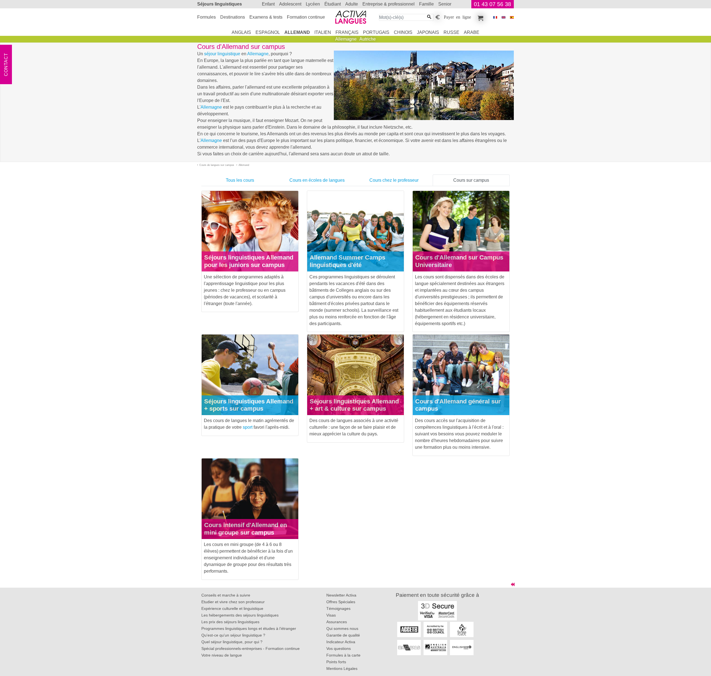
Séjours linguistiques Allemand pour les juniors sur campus (248, 261)
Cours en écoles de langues (317, 180)
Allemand (297, 32)
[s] (512, 17)
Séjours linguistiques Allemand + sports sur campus (248, 405)
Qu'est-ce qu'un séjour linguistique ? (233, 635)
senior (444, 4)
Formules (206, 17)
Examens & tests (265, 17)
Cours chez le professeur (394, 180)
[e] (503, 17)
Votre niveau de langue (221, 655)
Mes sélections (479, 17)
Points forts (336, 662)
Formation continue (306, 17)
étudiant (332, 4)
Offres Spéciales (340, 602)
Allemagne (346, 39)
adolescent (290, 4)
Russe (451, 32)
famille (426, 4)
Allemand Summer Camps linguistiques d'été (347, 261)
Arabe (471, 32)
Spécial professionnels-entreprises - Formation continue (250, 648)
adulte (351, 4)
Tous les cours (240, 180)
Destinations (232, 17)
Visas (331, 615)
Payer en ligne (457, 16)
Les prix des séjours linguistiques (230, 622)
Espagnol (268, 32)
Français (347, 32)
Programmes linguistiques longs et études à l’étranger (248, 628)
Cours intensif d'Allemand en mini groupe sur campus (245, 529)
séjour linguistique (222, 53)
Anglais (241, 32)
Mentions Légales (341, 668)
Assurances (336, 622)
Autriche (367, 39)
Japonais (428, 32)
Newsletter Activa (341, 595)
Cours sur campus (471, 180)
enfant (268, 4)
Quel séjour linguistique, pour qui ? (231, 642)
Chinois (403, 32)
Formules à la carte (343, 655)
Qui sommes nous (342, 628)
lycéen (313, 4)
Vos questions (338, 648)
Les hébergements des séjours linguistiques (240, 615)
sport (247, 427)
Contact (6, 64)
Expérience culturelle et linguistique (232, 608)
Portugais (376, 32)
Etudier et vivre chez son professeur (233, 602)
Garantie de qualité (343, 635)
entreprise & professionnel (388, 4)
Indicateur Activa (340, 642)
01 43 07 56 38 (492, 4)
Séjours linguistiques (219, 4)
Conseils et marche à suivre (225, 595)
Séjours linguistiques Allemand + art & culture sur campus (354, 405)
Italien (322, 32)
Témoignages (338, 608)
